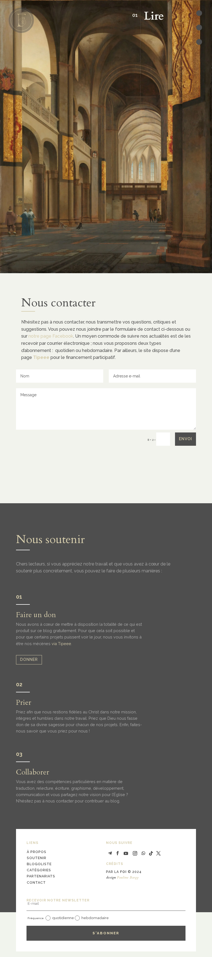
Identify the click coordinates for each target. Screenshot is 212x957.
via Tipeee (61, 643)
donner (29, 659)
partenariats (41, 876)
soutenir (36, 858)
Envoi (185, 439)
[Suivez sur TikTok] (151, 853)
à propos (36, 852)
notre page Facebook (50, 336)
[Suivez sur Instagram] (135, 853)
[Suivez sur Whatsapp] (143, 853)
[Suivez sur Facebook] (117, 853)
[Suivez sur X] (158, 853)
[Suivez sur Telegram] (110, 853)
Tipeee (41, 357)
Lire (151, 16)
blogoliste (39, 864)
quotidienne (63, 918)
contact (36, 882)
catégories (39, 870)
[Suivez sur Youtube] (125, 853)
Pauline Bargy (128, 877)
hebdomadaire (95, 918)
